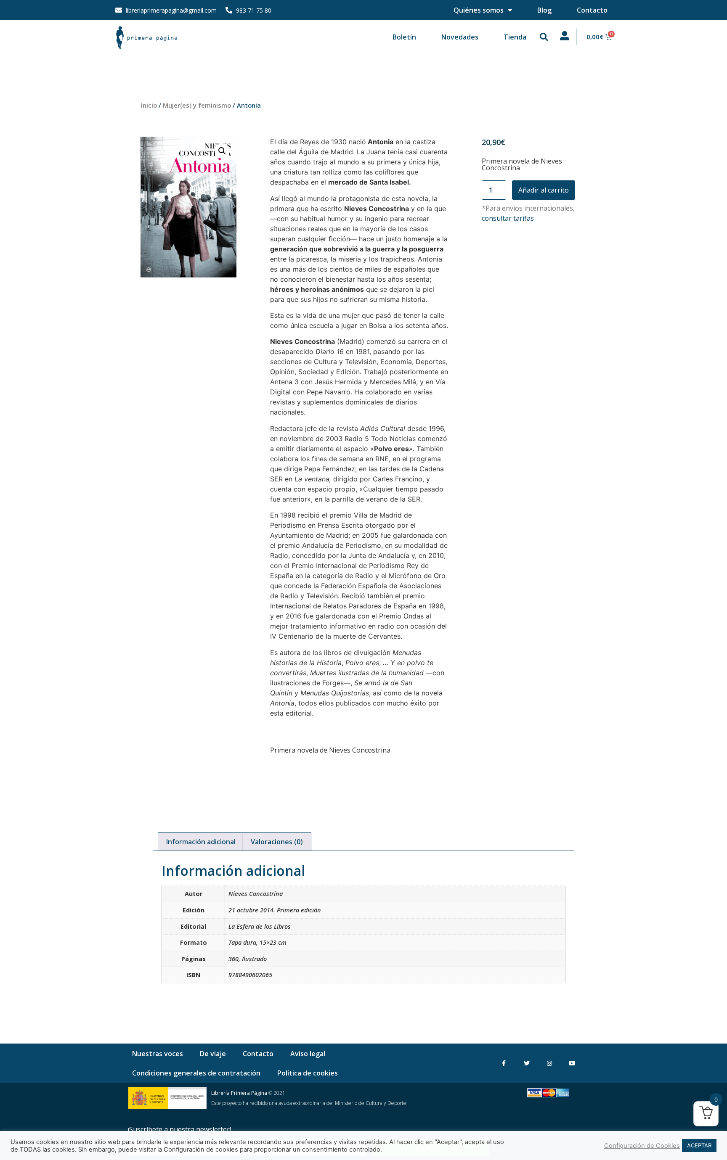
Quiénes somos (479, 10)
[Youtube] (572, 1063)
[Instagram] (549, 1063)
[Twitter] (526, 1063)
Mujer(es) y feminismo (197, 105)
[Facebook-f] (504, 1063)
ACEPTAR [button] (699, 1145)
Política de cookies (307, 1073)
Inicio (149, 105)
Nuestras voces (157, 1053)
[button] (544, 37)
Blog (544, 10)
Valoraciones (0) (277, 841)
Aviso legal (307, 1053)
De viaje (213, 1053)
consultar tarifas (508, 218)
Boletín (404, 37)
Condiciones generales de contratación (196, 1073)
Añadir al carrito (543, 190)
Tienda (515, 37)
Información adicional (201, 841)
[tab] (201, 841)
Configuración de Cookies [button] (642, 1145)
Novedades (459, 37)
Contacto (592, 10)
